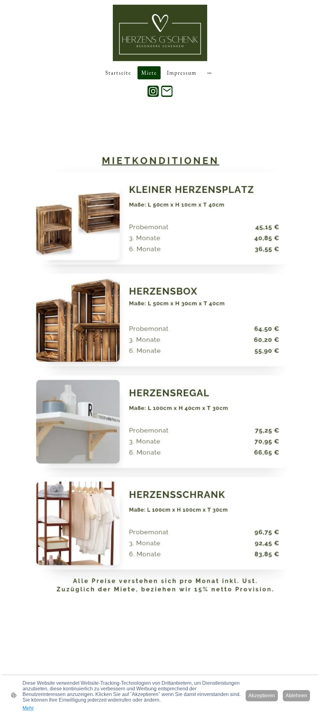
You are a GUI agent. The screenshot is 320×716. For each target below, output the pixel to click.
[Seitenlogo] (160, 33)
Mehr (28, 708)
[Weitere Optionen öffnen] (209, 72)
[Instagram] (153, 91)
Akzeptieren (261, 695)
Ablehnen (296, 695)
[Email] (166, 91)
